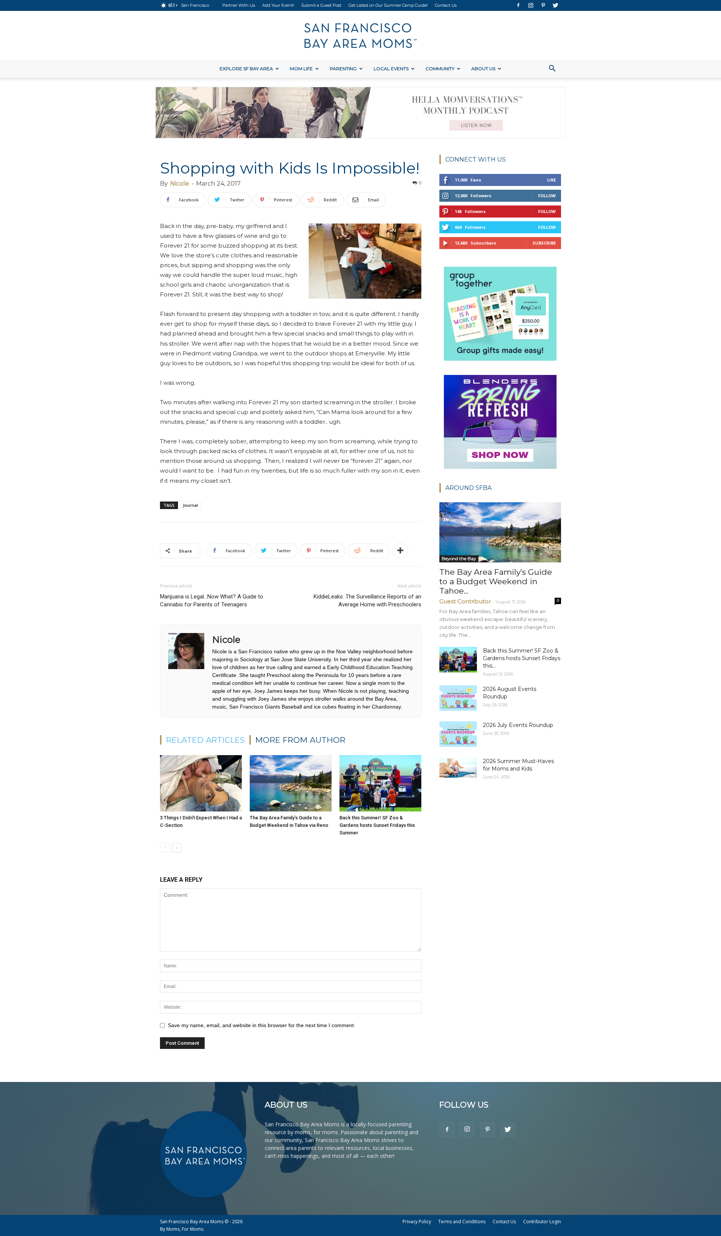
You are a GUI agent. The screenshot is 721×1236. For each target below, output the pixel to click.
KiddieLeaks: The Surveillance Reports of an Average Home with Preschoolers (367, 600)
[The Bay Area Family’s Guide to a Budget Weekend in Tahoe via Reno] (291, 783)
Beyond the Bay (459, 558)
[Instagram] (530, 5)
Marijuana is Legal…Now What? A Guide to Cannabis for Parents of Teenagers (211, 600)
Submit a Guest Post (321, 5)
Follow (547, 195)
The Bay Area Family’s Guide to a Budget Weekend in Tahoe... (495, 581)
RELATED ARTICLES (205, 740)
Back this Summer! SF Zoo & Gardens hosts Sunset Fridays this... (521, 658)
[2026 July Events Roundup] (458, 734)
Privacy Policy (417, 1221)
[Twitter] (555, 5)
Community (439, 68)
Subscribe (544, 243)
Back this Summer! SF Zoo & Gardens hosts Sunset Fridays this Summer (377, 825)
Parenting (343, 68)
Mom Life (301, 68)
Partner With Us (238, 5)
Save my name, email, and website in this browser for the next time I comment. (261, 1025)
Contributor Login (542, 1221)
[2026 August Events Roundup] (458, 698)
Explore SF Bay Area (246, 68)
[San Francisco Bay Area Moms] (360, 35)
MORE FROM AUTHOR (300, 740)
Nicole (179, 183)
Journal (190, 505)
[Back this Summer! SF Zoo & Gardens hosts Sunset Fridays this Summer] (380, 783)
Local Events (391, 68)
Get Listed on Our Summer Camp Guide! (388, 5)
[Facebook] (518, 5)
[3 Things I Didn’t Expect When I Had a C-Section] (201, 783)
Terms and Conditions (462, 1221)
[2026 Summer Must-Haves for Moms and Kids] (458, 767)
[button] (552, 69)
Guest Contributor (465, 601)
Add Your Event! (278, 5)
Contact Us (446, 5)
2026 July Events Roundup (518, 725)
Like (551, 180)
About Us (483, 68)
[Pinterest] (543, 5)
